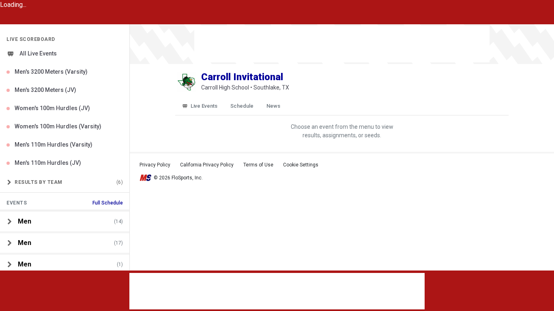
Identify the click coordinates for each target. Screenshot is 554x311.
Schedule (241, 106)
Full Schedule (107, 203)
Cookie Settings (300, 165)
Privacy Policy (155, 165)
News (273, 106)
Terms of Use (258, 165)
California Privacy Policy (207, 165)
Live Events (204, 106)
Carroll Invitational (242, 77)
